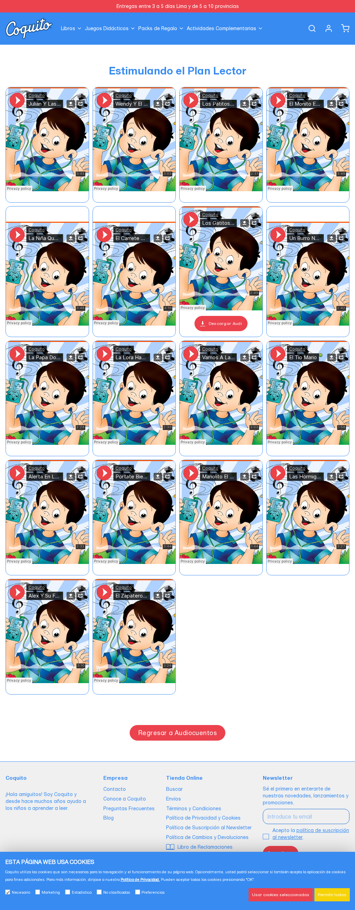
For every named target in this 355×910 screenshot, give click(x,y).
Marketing (51, 892)
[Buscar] (309, 28)
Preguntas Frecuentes (129, 808)
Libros (68, 28)
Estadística (82, 892)
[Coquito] (29, 28)
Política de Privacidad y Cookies (203, 818)
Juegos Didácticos (107, 28)
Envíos (173, 799)
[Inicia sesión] (326, 28)
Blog (108, 818)
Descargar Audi (225, 323)
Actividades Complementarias (221, 28)
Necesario (21, 892)
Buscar (174, 789)
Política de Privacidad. (140, 879)
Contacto (114, 789)
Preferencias (153, 892)
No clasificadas (116, 892)
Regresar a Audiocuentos (177, 732)
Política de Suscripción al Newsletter (209, 827)
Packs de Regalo (157, 28)
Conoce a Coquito (124, 799)
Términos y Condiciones (193, 808)
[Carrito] (342, 28)
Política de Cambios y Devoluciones (207, 837)
